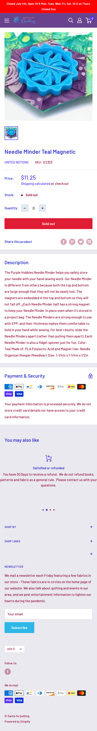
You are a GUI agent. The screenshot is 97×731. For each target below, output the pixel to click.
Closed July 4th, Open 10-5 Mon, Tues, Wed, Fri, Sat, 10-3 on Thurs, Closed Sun (48, 6)
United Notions (16, 162)
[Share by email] (89, 241)
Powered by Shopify (17, 721)
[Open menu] (7, 20)
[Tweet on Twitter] (81, 241)
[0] (89, 20)
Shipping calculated (35, 183)
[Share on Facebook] (63, 241)
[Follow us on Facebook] (8, 671)
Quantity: (11, 208)
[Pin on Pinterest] (72, 241)
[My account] (79, 20)
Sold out (48, 223)
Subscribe (19, 627)
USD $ (11, 649)
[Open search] (70, 20)
